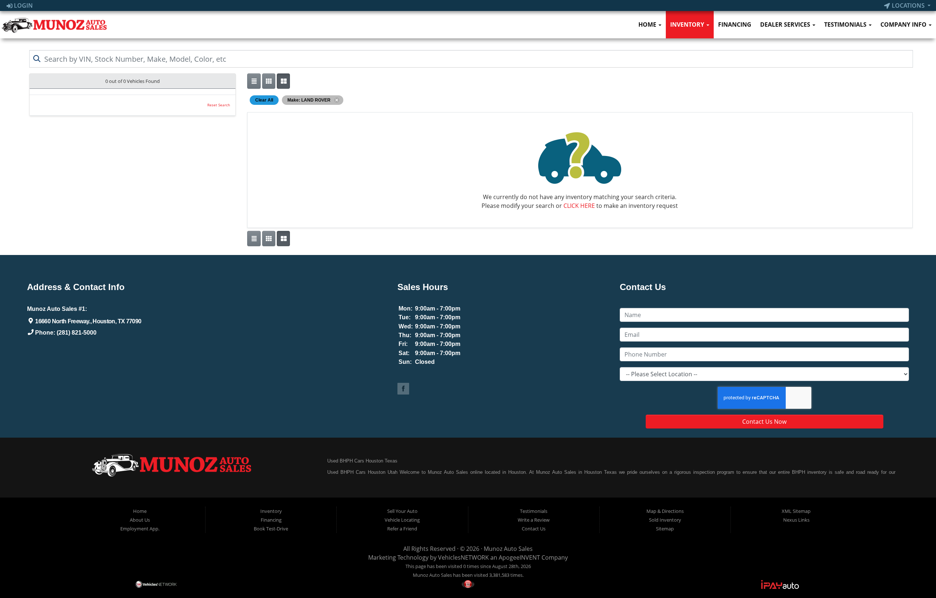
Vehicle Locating (402, 520)
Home (648, 24)
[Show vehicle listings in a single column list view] (253, 81)
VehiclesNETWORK (463, 557)
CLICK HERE (579, 206)
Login (22, 5)
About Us (140, 520)
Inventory (688, 24)
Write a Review (534, 520)
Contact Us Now (764, 422)
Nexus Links (796, 520)
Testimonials (846, 24)
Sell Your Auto (402, 511)
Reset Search (218, 105)
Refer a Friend (402, 528)
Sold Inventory (665, 520)
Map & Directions (665, 511)
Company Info (904, 24)
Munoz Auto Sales (508, 549)
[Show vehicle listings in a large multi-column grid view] (268, 81)
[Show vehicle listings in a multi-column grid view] (283, 81)
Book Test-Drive (271, 528)
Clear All (264, 100)
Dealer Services (786, 24)
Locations (908, 5)
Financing (734, 24)
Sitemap (665, 528)
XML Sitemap (796, 511)
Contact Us (534, 528)
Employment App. (139, 528)
